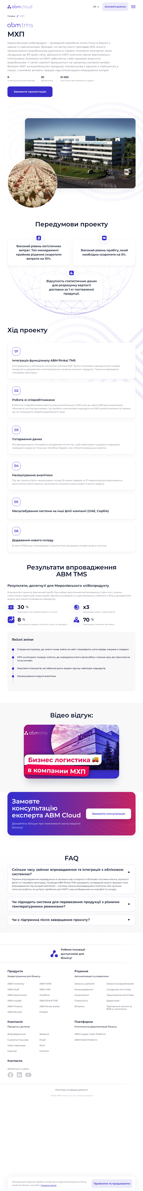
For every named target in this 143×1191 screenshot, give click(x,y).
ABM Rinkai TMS (48, 1000)
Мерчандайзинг (83, 989)
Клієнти (44, 1051)
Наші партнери (16, 1045)
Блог (42, 1045)
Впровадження (16, 1034)
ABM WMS (45, 983)
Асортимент (81, 995)
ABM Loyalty (14, 1000)
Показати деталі (48, 1185)
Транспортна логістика (120, 995)
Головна (11, 16)
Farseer (43, 1012)
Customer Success (17, 1039)
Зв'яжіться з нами (17, 1068)
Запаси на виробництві (120, 983)
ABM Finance (14, 1006)
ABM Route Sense (49, 1006)
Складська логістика (119, 989)
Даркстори (113, 1000)
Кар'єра (12, 1051)
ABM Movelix (14, 1012)
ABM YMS (44, 989)
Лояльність (81, 1000)
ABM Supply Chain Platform (90, 1034)
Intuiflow (44, 995)
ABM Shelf (13, 989)
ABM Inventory (15, 983)
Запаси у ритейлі (84, 983)
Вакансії (44, 1034)
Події (42, 1039)
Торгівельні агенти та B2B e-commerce (119, 1007)
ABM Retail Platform (85, 1039)
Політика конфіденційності (71, 1090)
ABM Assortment (17, 995)
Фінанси (79, 1006)
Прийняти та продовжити (112, 1183)
